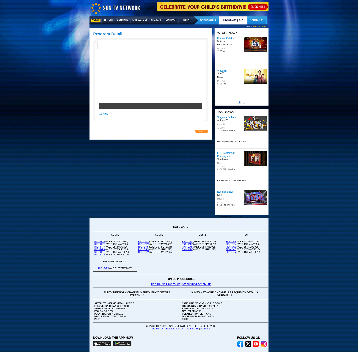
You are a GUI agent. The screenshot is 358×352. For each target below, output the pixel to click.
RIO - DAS (99, 241)
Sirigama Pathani (226, 117)
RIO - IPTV (99, 247)
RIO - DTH (103, 268)
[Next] (245, 102)
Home (247, 26)
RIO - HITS (99, 244)
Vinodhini (222, 70)
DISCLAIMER (192, 328)
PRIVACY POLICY (174, 328)
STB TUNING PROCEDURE (196, 284)
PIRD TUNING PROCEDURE (165, 284)
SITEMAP (205, 328)
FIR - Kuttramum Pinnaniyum (226, 155)
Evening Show (225, 191)
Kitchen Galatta (225, 38)
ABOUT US (157, 328)
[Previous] (240, 102)
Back (201, 131)
